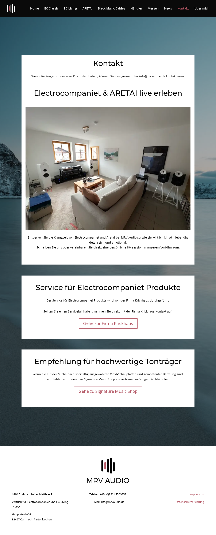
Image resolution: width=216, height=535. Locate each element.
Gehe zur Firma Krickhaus (108, 323)
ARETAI (87, 8)
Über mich (201, 8)
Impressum (196, 494)
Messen (153, 8)
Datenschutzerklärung (190, 502)
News (168, 8)
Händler (136, 8)
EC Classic (51, 8)
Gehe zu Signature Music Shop (108, 391)
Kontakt (183, 8)
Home (34, 8)
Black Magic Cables (111, 8)
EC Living (70, 8)
